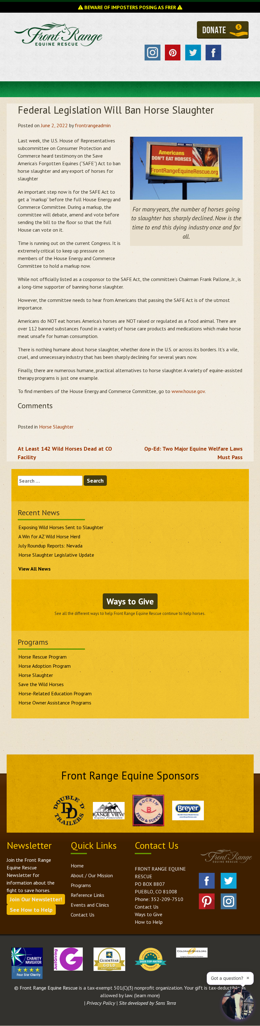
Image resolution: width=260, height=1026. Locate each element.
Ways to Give (130, 601)
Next (210, 810)
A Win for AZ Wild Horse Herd (49, 536)
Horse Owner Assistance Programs (54, 702)
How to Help (149, 922)
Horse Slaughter (56, 426)
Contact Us (82, 914)
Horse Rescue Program (42, 657)
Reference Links (87, 895)
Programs (81, 885)
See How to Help (31, 909)
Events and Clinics (90, 905)
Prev (47, 810)
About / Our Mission (92, 875)
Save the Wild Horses (41, 684)
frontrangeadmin (93, 125)
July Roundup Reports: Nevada (50, 545)
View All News (34, 569)
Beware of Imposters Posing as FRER (130, 7)
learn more (147, 995)
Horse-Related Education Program (55, 693)
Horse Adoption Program (44, 666)
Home (77, 865)
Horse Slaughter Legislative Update (56, 555)
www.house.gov (188, 391)
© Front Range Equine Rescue (46, 988)
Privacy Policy (101, 1003)
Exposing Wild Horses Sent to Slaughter (60, 527)
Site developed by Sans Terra (147, 1003)
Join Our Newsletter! (36, 899)
